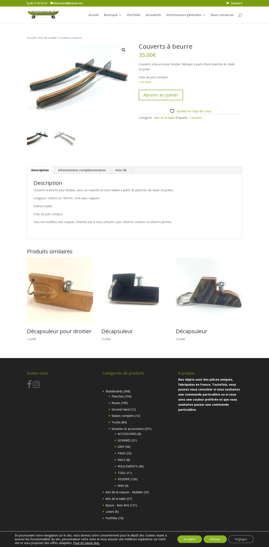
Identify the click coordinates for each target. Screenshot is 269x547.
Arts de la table (47, 38)
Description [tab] (40, 170)
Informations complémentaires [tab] (82, 170)
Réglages (241, 539)
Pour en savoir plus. (86, 543)
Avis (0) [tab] (121, 170)
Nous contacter (222, 15)
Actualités (153, 15)
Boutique (110, 15)
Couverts (196, 118)
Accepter (190, 539)
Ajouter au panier (160, 95)
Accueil (93, 15)
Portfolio (133, 15)
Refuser (215, 539)
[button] (123, 50)
